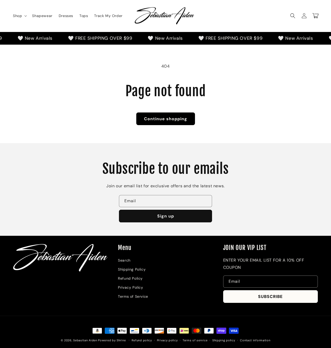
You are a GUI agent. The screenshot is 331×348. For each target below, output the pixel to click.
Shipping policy (223, 340)
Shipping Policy (132, 269)
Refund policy (142, 340)
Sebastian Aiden (85, 340)
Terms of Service (133, 296)
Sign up (165, 216)
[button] (19, 15)
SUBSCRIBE (270, 296)
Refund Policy (130, 278)
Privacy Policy (130, 287)
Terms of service (195, 340)
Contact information (255, 340)
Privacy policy (167, 340)
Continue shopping (165, 119)
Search (124, 260)
